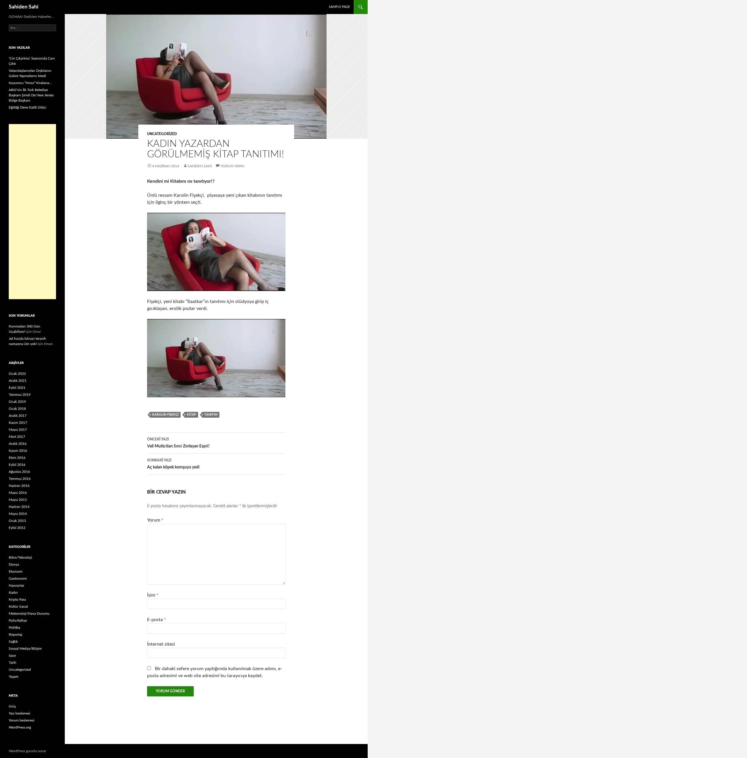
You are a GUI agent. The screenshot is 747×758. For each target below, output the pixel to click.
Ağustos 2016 (19, 471)
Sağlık (13, 641)
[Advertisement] (32, 211)
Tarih (12, 662)
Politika (14, 627)
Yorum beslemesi (21, 720)
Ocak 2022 (17, 373)
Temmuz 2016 (20, 478)
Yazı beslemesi (19, 713)
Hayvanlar (16, 585)
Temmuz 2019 (20, 394)
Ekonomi (15, 571)
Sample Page (339, 6)
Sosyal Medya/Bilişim (25, 648)
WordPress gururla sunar (27, 751)
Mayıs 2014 (18, 513)
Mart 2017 (17, 436)
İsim (152, 595)
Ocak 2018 (17, 408)
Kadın (13, 592)
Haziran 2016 (19, 485)
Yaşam (13, 676)
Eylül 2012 (17, 527)
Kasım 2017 (18, 422)
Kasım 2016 (18, 450)
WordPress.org (20, 727)
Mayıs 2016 (18, 492)
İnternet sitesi (161, 644)
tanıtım (210, 414)
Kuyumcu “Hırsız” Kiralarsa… (30, 83)
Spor (12, 655)
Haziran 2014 (19, 506)
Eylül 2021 (17, 387)
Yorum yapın (232, 166)
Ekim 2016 (17, 457)
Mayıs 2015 (18, 499)
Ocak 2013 (17, 520)
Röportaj (15, 634)
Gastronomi (18, 578)
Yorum (155, 520)
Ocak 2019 (17, 401)
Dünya (14, 564)
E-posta (156, 619)
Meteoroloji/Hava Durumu (29, 613)
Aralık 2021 (18, 380)
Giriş (12, 706)
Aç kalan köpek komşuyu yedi (173, 464)
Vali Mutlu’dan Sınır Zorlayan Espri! (178, 443)
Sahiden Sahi (24, 7)
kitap (191, 414)
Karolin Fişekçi (165, 414)
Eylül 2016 (17, 464)
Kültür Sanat (18, 606)
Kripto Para (17, 599)
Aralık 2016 (18, 443)
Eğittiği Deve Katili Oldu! (27, 107)
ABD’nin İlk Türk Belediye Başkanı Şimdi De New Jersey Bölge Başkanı (31, 95)
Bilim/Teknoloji (20, 557)
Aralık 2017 (18, 415)
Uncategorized (162, 134)
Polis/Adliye (18, 620)
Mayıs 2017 (18, 429)
